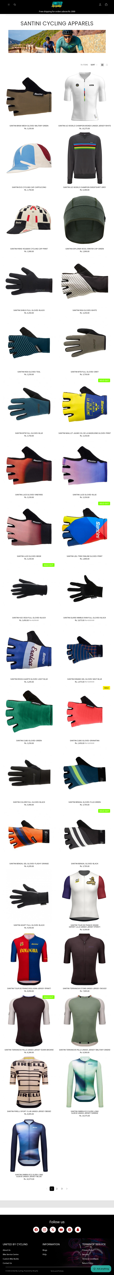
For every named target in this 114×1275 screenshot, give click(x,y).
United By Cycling (17, 1271)
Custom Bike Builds (11, 1259)
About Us (6, 1250)
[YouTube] (61, 1230)
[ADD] (106, 119)
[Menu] (9, 4)
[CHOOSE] (51, 119)
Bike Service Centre (10, 1254)
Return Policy (87, 1263)
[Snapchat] (78, 1230)
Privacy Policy (88, 1250)
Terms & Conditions (90, 1259)
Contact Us (7, 1263)
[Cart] (106, 5)
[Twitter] (53, 1230)
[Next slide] (107, 97)
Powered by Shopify (31, 1271)
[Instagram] (44, 1230)
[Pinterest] (69, 1230)
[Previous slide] (62, 97)
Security (85, 1254)
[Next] (66, 1188)
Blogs (45, 1250)
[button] (94, 65)
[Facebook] (36, 1230)
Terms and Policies (57, 1271)
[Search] (15, 5)
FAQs (45, 1254)
